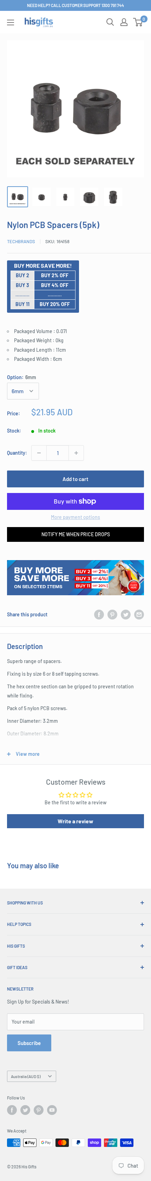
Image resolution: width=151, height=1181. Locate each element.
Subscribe (29, 1043)
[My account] (123, 22)
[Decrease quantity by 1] (39, 453)
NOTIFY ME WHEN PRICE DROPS (75, 534)
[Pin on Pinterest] (112, 614)
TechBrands (21, 241)
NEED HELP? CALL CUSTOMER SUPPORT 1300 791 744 (75, 5)
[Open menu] (10, 22)
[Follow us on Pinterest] (39, 1110)
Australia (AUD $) (25, 1076)
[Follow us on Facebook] (12, 1110)
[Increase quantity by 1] (76, 453)
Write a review (75, 821)
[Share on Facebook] (99, 614)
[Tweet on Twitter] (126, 614)
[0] (138, 22)
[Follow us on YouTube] (52, 1110)
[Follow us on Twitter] (25, 1110)
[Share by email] (139, 614)
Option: (21, 377)
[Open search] (110, 22)
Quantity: (17, 453)
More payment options (75, 517)
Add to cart (75, 479)
